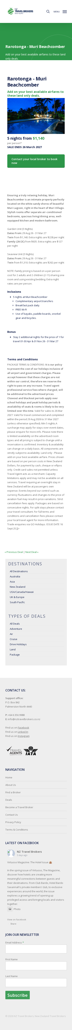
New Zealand (17, 586)
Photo (17, 909)
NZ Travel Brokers (29, 851)
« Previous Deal (14, 552)
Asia (12, 581)
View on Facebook (16, 919)
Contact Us (11, 814)
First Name (11, 959)
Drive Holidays (18, 644)
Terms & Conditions (16, 829)
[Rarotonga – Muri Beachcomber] (36, 134)
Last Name (11, 976)
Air (11, 634)
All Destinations (19, 571)
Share (13, 923)
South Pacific (17, 602)
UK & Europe (17, 597)
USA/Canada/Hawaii (22, 592)
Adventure (16, 628)
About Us (10, 785)
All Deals (15, 623)
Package (15, 654)
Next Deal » (31, 552)
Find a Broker (13, 792)
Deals (8, 799)
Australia (15, 576)
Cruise (13, 639)
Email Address (14, 959)
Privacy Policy (13, 822)
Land (13, 649)
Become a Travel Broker (19, 807)
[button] (60, 11)
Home (8, 777)
